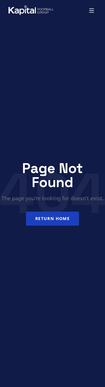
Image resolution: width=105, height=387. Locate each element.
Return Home (52, 218)
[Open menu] (91, 10)
